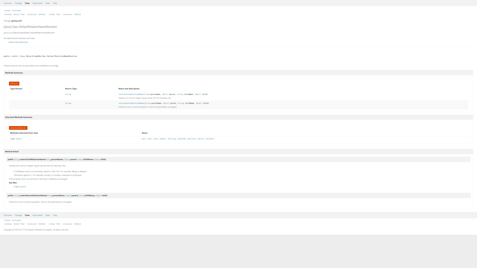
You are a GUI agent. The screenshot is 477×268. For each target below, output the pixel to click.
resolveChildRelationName (130, 94)
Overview (8, 3)
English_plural (20, 186)
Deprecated (37, 3)
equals (163, 139)
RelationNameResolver (18, 42)
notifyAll (209, 139)
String (68, 94)
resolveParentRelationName (131, 103)
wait (144, 139)
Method (42, 14)
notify (200, 139)
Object (165, 94)
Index (47, 3)
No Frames (16, 10)
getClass (192, 139)
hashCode (182, 139)
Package (18, 3)
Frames (7, 10)
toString (172, 139)
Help (55, 3)
